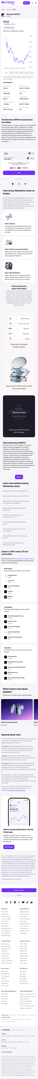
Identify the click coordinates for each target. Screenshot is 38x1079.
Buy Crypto (4, 912)
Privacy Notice (12, 1015)
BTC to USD (23, 944)
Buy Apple (23, 976)
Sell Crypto (4, 914)
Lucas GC (11, 581)
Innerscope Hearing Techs (16, 667)
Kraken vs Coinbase (26, 1008)
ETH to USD (23, 946)
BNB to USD (23, 951)
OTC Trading (5, 921)
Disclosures (28, 1019)
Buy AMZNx (4, 1003)
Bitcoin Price (5, 944)
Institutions (4, 923)
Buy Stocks (24, 968)
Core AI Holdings (13, 586)
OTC (10, 1048)
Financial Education (26, 991)
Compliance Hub (5, 1017)
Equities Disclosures (7, 876)
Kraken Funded (6, 935)
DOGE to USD (24, 956)
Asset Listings (24, 926)
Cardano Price (5, 953)
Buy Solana (4, 983)
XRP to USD (23, 948)
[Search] (32, 3)
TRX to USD (23, 960)
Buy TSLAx (4, 996)
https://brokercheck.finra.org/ (12, 863)
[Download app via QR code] (25, 183)
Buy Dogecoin (5, 976)
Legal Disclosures (19, 1075)
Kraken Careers (24, 914)
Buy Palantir (23, 981)
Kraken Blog (23, 916)
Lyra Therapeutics (14, 632)
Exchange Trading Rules (17, 1019)
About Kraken (24, 909)
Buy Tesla (22, 974)
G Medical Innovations (15, 662)
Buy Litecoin (5, 985)
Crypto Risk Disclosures (23, 876)
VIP (26, 1036)
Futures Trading (6, 919)
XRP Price (4, 951)
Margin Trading (5, 916)
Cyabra (10, 591)
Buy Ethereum (5, 974)
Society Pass (12, 621)
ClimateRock (12, 656)
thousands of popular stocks (24, 559)
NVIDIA (10, 596)
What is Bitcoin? (24, 999)
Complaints (23, 933)
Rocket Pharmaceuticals (16, 678)
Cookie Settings (21, 1015)
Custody (14, 1048)
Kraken (3, 1036)
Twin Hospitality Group (16, 616)
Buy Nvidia (23, 971)
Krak (2, 1048)
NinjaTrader (16, 1036)
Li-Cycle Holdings (14, 626)
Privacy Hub (4, 1015)
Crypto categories (6, 960)
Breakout (22, 1036)
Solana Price (5, 956)
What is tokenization (26, 1001)
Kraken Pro (9, 1036)
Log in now (22, 78)
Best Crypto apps (25, 1003)
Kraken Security (24, 912)
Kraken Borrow (5, 933)
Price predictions (6, 963)
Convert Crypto (25, 941)
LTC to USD (23, 963)
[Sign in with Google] (19, 183)
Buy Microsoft (24, 983)
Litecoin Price (5, 958)
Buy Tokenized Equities (9, 991)
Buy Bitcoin (4, 971)
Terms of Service (5, 1019)
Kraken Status (24, 928)
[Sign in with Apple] (12, 183)
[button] (6, 73)
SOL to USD (23, 953)
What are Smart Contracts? (28, 996)
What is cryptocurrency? (27, 994)
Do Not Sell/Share (31, 1015)
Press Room (23, 921)
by (5, 1030)
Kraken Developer (25, 919)
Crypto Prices (6, 941)
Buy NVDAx (4, 994)
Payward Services (6, 1042)
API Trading (4, 926)
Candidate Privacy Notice (8, 1021)
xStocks (14, 1042)
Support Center (24, 931)
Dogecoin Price (5, 948)
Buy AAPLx (4, 999)
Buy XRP (3, 978)
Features (4, 909)
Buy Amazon (23, 978)
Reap (27, 1042)
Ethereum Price (6, 946)
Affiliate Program (25, 923)
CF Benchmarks (21, 1042)
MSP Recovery (13, 672)
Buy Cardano (5, 981)
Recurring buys (5, 931)
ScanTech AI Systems (15, 637)
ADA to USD (23, 958)
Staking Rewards (6, 928)
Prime (6, 1048)
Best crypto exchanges (27, 1006)
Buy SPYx (4, 1001)
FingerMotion (12, 575)
